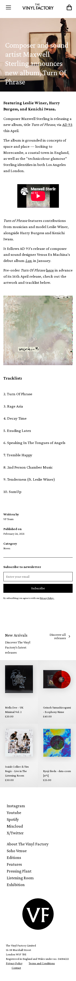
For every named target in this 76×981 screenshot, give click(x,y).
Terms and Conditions (42, 963)
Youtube (14, 812)
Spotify (13, 819)
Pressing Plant (19, 871)
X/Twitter (15, 833)
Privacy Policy (14, 963)
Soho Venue (17, 850)
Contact (16, 967)
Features (14, 864)
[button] (12, 7)
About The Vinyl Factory (28, 844)
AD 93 (67, 124)
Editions (14, 857)
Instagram (16, 805)
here (50, 270)
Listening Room (20, 877)
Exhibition (16, 884)
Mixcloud (15, 826)
